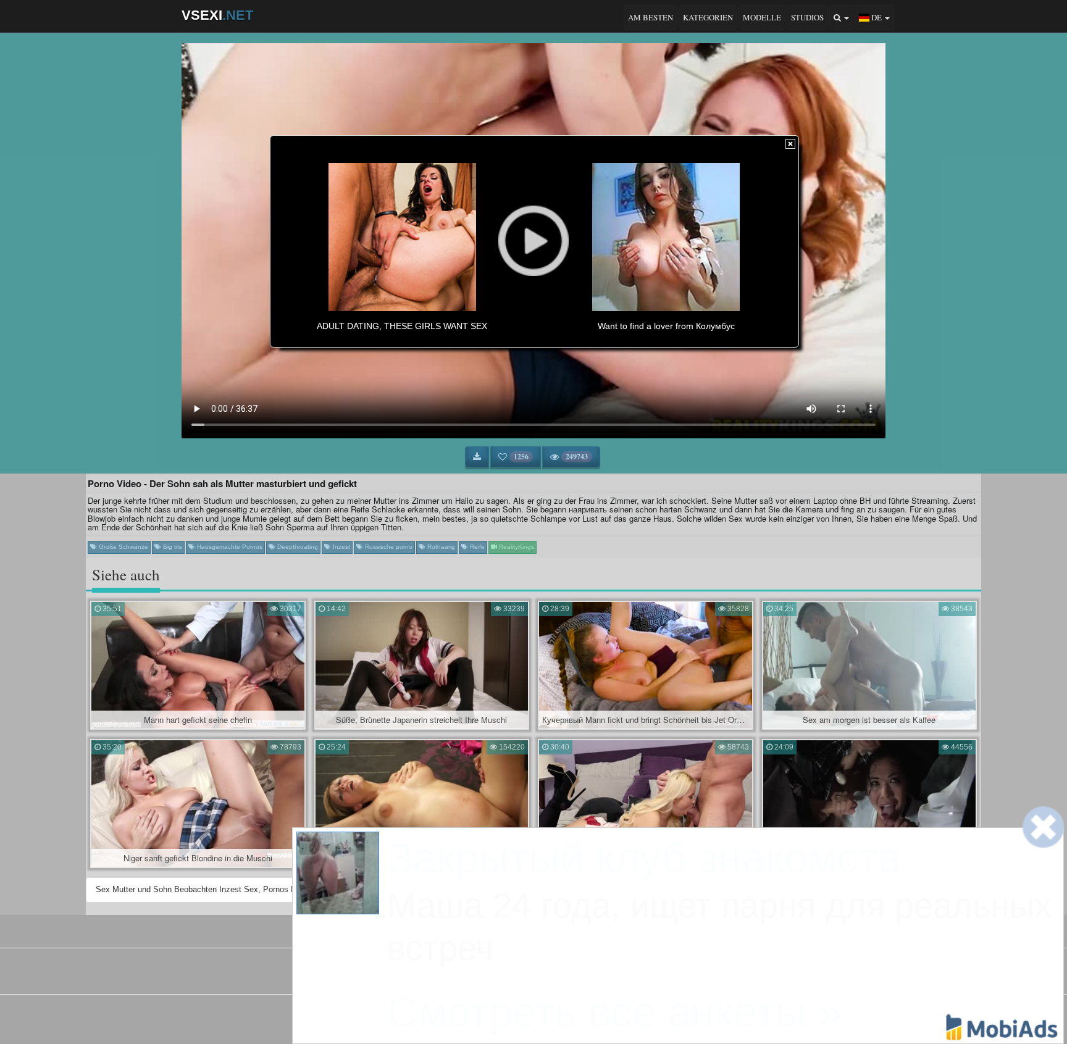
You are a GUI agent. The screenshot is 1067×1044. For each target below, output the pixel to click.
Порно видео (532, 975)
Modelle (762, 17)
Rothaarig (440, 546)
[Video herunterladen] (477, 456)
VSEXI (217, 15)
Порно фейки (478, 975)
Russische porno (387, 546)
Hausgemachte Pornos (228, 546)
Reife (476, 546)
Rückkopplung (567, 929)
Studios (807, 17)
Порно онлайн (587, 975)
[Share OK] (523, 1016)
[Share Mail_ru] (565, 1016)
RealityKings (515, 546)
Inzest (340, 546)
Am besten (650, 17)
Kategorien (708, 17)
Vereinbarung (506, 929)
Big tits (171, 546)
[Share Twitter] (544, 1016)
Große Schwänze (122, 546)
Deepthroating (296, 546)
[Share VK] (502, 1016)
